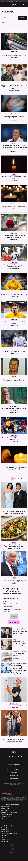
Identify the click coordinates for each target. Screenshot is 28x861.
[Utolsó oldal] (21, 478)
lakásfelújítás (14, 703)
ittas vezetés (14, 406)
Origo (3, 1)
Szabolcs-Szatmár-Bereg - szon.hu (9, 833)
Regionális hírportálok (12, 804)
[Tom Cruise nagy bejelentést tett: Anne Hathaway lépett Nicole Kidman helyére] (6, 632)
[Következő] (18, 478)
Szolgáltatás (12, 852)
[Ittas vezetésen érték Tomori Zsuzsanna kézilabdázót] (14, 395)
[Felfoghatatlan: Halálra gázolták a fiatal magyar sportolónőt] (14, 164)
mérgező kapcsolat (14, 737)
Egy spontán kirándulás (11, 598)
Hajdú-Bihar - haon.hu (6, 822)
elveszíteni (14, 83)
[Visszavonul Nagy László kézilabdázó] (14, 338)
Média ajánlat (14, 778)
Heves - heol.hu (4, 823)
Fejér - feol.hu (4, 818)
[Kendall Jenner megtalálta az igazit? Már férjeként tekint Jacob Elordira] (14, 495)
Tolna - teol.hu (4, 835)
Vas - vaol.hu (4, 837)
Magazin (12, 848)
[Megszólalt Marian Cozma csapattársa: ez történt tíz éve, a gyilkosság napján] (14, 366)
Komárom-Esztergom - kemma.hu (9, 827)
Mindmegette (10, 1)
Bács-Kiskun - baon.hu (6, 806)
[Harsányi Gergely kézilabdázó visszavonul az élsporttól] (14, 425)
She (21, 1)
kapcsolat (14, 509)
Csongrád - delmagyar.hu (7, 814)
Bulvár (13, 850)
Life (17, 1)
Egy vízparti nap (9, 607)
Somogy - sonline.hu (6, 831)
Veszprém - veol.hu (5, 839)
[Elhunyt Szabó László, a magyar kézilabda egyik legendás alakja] (14, 454)
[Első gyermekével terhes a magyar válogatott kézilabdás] (14, 252)
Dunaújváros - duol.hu (6, 816)
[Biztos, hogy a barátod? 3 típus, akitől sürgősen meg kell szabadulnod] (14, 723)
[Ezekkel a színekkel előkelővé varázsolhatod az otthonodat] (14, 689)
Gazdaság (13, 846)
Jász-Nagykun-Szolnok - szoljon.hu (9, 825)
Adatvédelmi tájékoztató (14, 767)
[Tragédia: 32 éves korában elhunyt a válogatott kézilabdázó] (14, 222)
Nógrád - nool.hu (5, 829)
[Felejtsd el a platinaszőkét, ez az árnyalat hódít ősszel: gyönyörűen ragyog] (6, 644)
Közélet (12, 844)
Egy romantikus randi (10, 604)
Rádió (12, 854)
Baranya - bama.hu (5, 808)
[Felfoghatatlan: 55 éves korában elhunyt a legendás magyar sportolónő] (14, 193)
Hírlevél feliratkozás (14, 764)
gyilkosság (14, 376)
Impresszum (14, 773)
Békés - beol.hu (4, 810)
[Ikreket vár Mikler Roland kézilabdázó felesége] (14, 309)
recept (14, 542)
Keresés (21, 18)
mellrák (14, 143)
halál (14, 465)
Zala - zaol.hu (4, 841)
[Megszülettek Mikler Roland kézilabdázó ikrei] (14, 281)
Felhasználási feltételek (14, 770)
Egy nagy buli (8, 601)
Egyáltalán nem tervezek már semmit (12, 610)
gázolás (14, 174)
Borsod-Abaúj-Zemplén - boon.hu (9, 812)
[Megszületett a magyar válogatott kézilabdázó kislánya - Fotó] (14, 103)
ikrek (14, 292)
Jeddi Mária (14, 204)
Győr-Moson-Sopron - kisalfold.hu (9, 820)
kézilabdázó (14, 52)
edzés (14, 577)
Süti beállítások (14, 775)
